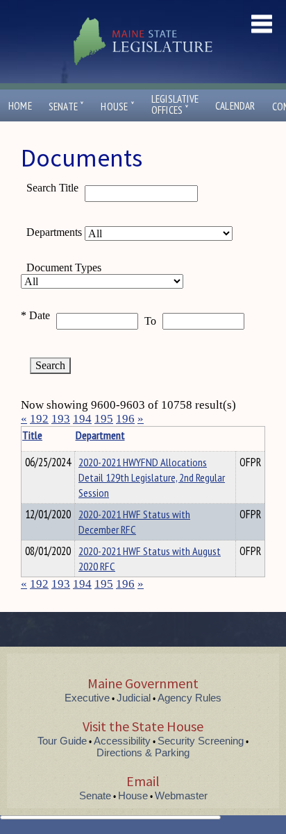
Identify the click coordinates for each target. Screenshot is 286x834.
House (117, 106)
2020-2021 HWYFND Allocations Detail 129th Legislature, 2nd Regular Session (151, 477)
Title (32, 435)
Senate (67, 106)
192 (39, 418)
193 (60, 418)
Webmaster (181, 795)
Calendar (235, 106)
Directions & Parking (143, 752)
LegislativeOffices (175, 105)
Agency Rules (189, 698)
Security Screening (201, 741)
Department (100, 435)
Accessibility (122, 741)
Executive (87, 698)
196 (125, 418)
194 (82, 418)
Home (20, 106)
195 (103, 418)
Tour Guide (62, 741)
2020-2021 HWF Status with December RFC (134, 522)
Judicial (134, 698)
